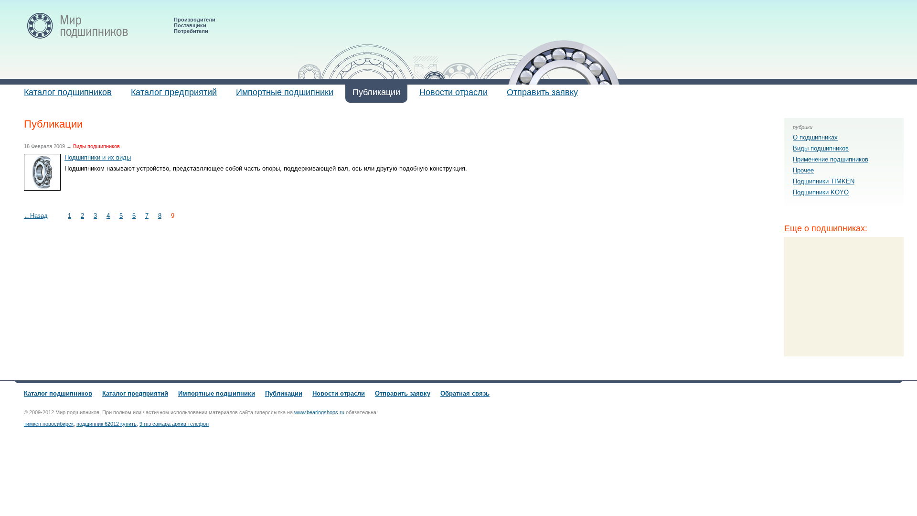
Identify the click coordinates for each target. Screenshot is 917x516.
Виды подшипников (821, 148)
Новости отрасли (453, 92)
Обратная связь (465, 393)
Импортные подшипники (284, 92)
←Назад (36, 215)
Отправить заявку (542, 92)
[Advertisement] (844, 296)
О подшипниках (815, 137)
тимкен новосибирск (49, 424)
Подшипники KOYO (821, 192)
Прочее (803, 170)
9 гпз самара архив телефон (174, 424)
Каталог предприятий (174, 92)
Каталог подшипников (68, 92)
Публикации (376, 92)
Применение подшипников (830, 159)
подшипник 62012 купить (106, 424)
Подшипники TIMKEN (823, 181)
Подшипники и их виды (97, 157)
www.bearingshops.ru (319, 412)
